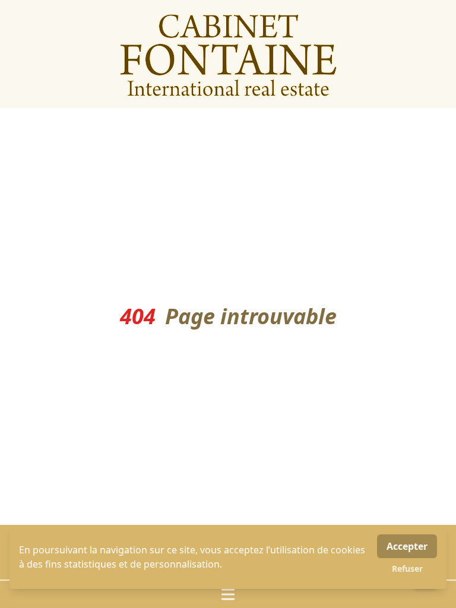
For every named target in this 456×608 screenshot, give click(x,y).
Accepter (407, 546)
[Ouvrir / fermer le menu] (228, 594)
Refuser (407, 568)
